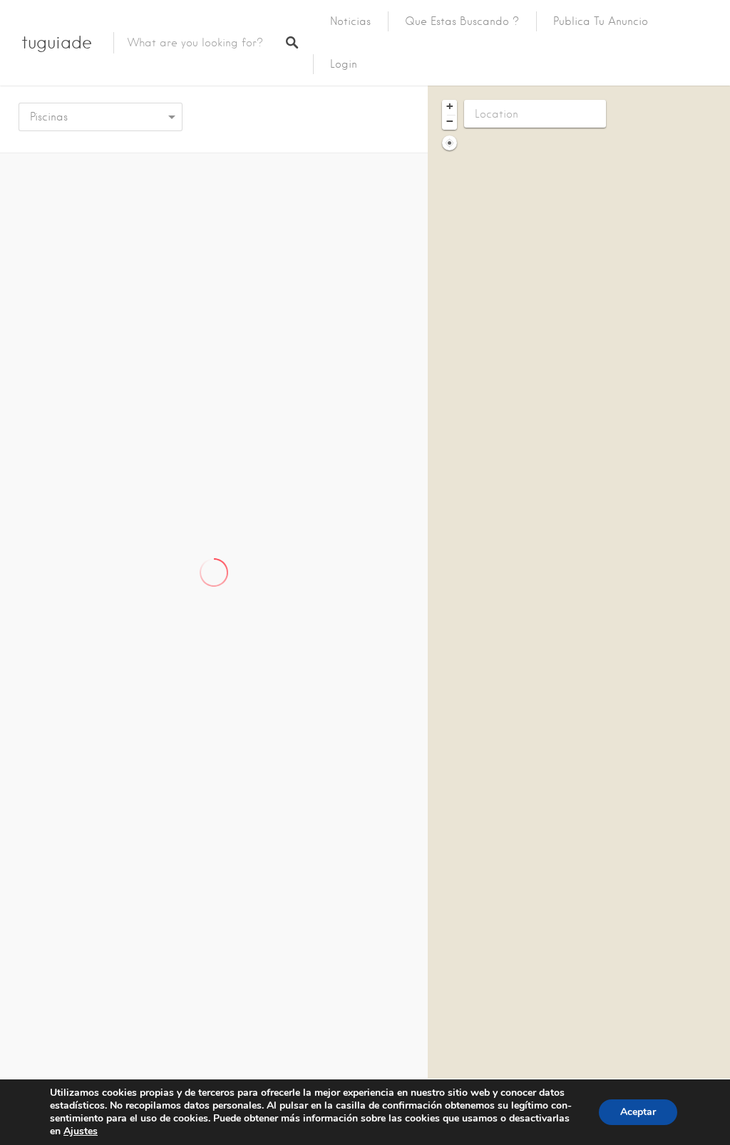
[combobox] (100, 117)
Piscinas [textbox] (49, 117)
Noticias (350, 21)
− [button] (449, 121)
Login (343, 64)
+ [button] (449, 106)
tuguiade (56, 42)
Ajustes (80, 1131)
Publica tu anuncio (600, 21)
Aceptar (638, 1112)
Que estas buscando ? (462, 21)
